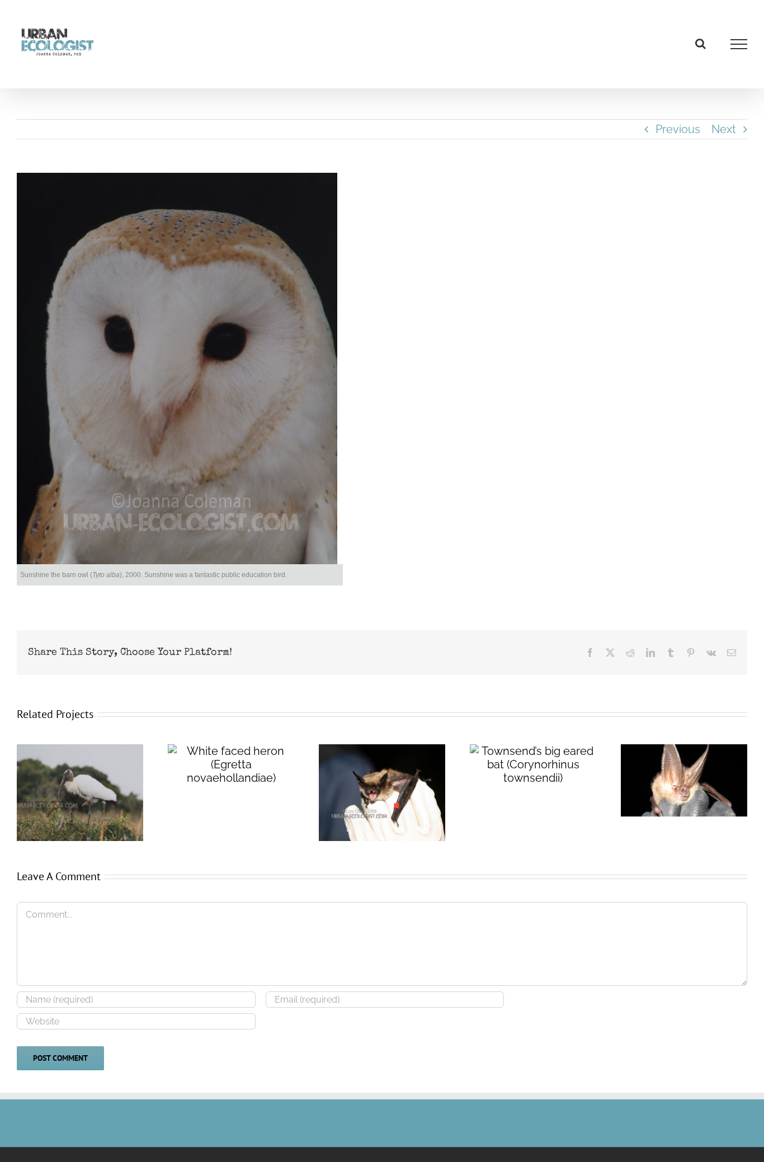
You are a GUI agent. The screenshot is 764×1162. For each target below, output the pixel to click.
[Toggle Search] (700, 43)
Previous (677, 129)
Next (723, 129)
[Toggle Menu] (739, 44)
